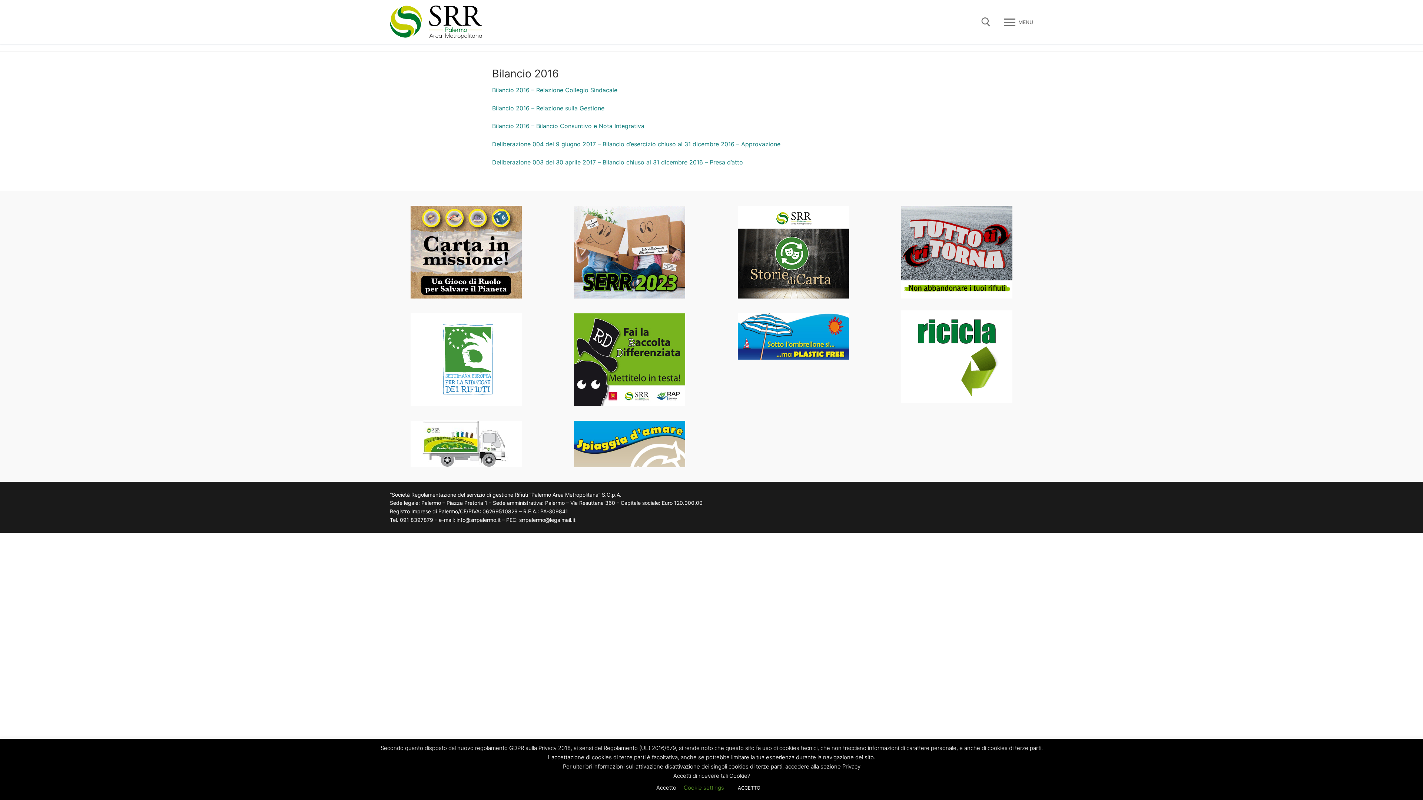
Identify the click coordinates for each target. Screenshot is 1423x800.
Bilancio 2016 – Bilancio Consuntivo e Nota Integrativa (568, 126)
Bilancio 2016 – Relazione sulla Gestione (548, 108)
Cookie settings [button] (704, 787)
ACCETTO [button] (749, 788)
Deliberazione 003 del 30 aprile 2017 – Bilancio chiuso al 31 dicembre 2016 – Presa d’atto (617, 162)
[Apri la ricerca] (986, 22)
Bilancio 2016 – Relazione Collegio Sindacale (554, 90)
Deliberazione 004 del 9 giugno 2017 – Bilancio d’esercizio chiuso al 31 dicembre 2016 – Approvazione (636, 144)
